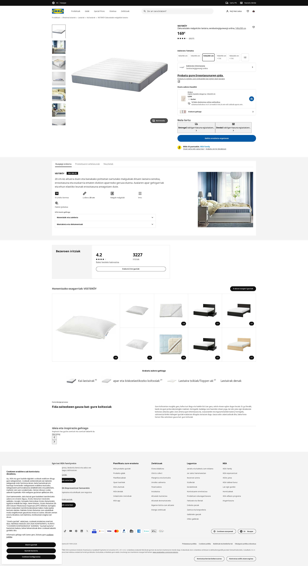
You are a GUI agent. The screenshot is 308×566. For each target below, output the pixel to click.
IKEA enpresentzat (230, 473)
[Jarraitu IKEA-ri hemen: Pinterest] (76, 531)
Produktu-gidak (119, 473)
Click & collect (156, 473)
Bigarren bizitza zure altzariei (162, 505)
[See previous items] (54, 437)
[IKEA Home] (58, 11)
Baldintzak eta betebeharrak (223, 544)
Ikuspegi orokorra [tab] (63, 164)
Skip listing (56, 434)
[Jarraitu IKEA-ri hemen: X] (87, 531)
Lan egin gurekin (229, 487)
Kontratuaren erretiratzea (197, 491)
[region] (119, 75)
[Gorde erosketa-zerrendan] (253, 27)
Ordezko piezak (193, 505)
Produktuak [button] (75, 11)
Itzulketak (191, 482)
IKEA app (116, 500)
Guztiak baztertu (31, 551)
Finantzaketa (156, 487)
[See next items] (54, 442)
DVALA (190, 92)
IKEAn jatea (227, 478)
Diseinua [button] (112, 11)
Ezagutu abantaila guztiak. (62, 499)
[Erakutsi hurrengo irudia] (165, 74)
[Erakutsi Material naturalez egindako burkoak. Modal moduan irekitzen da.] (137, 311)
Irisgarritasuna (228, 500)
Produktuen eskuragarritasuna (199, 496)
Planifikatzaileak (119, 478)
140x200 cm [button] (240, 28)
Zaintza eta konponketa (196, 510)
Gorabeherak (192, 487)
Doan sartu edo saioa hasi (193, 149)
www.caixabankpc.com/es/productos (165, 552)
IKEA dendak (118, 491)
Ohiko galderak (193, 519)
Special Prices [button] (99, 11)
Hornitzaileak (228, 491)
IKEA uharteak (118, 487)
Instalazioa (155, 491)
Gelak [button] (87, 11)
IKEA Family (227, 468)
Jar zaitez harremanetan (196, 473)
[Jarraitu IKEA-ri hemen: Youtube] (71, 531)
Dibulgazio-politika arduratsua (245, 544)
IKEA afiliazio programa (232, 496)
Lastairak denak (231, 381)
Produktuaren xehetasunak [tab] (87, 164)
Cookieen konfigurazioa (31, 557)
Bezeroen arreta (193, 478)
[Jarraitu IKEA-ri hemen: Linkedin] (82, 531)
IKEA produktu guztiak (122, 468)
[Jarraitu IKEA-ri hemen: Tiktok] (65, 531)
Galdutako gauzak (194, 514)
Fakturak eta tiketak (195, 500)
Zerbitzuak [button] (125, 11)
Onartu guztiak (31, 545)
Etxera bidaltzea (157, 468)
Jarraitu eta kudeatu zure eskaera (200, 468)
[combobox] (176, 11)
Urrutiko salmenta (158, 482)
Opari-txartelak (119, 482)
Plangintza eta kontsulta (161, 478)
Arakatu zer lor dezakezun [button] (216, 149)
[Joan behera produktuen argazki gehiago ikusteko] (59, 125)
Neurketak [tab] (108, 164)
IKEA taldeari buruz (230, 482)
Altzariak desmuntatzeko (161, 500)
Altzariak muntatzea (159, 496)
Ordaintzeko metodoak (122, 496)
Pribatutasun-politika (189, 544)
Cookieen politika (205, 544)
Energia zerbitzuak (158, 510)
